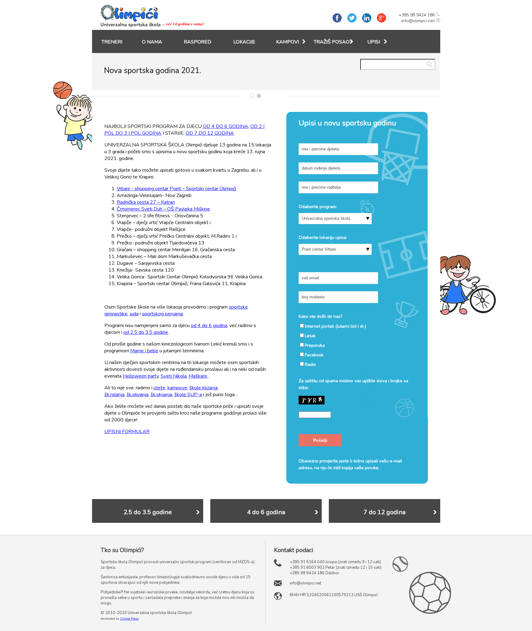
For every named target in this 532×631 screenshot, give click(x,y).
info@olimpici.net (418, 21)
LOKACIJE (244, 42)
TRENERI (112, 42)
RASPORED (197, 42)
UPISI (373, 42)
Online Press (129, 619)
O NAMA (152, 42)
